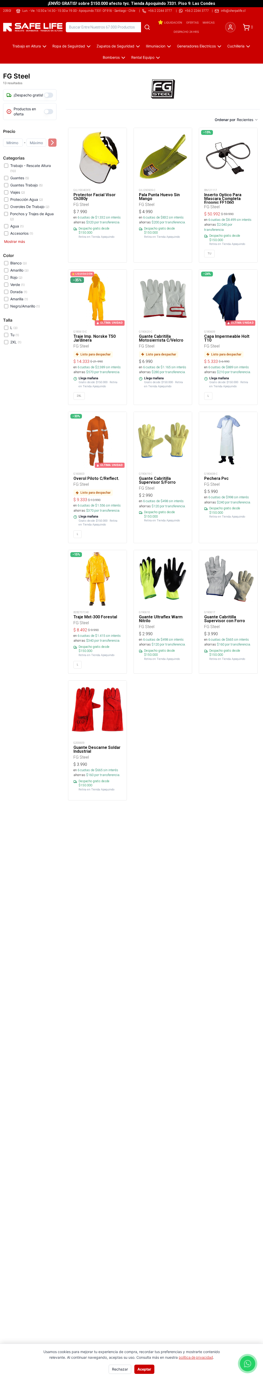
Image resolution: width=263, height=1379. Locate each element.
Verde (17, 284)
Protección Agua (26, 199)
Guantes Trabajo (26, 185)
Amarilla (19, 299)
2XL (15, 342)
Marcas (208, 22)
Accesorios (21, 233)
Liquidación (173, 22)
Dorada (18, 292)
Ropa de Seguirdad (68, 46)
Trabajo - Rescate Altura (30, 168)
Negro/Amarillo (25, 306)
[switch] (48, 95)
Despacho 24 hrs (186, 32)
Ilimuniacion (155, 46)
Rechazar (120, 1369)
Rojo (16, 277)
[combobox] (247, 120)
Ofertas (192, 22)
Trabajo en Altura (26, 46)
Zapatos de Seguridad (115, 46)
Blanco (18, 263)
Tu (14, 335)
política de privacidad (196, 1357)
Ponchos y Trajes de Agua (32, 216)
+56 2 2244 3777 (197, 11)
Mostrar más (14, 241)
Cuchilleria (236, 46)
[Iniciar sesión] (230, 27)
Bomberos (111, 57)
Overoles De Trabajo (29, 206)
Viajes (17, 192)
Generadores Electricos (196, 46)
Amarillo (19, 270)
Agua (17, 226)
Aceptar (144, 1369)
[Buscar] (147, 27)
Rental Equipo (142, 57)
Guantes (19, 178)
